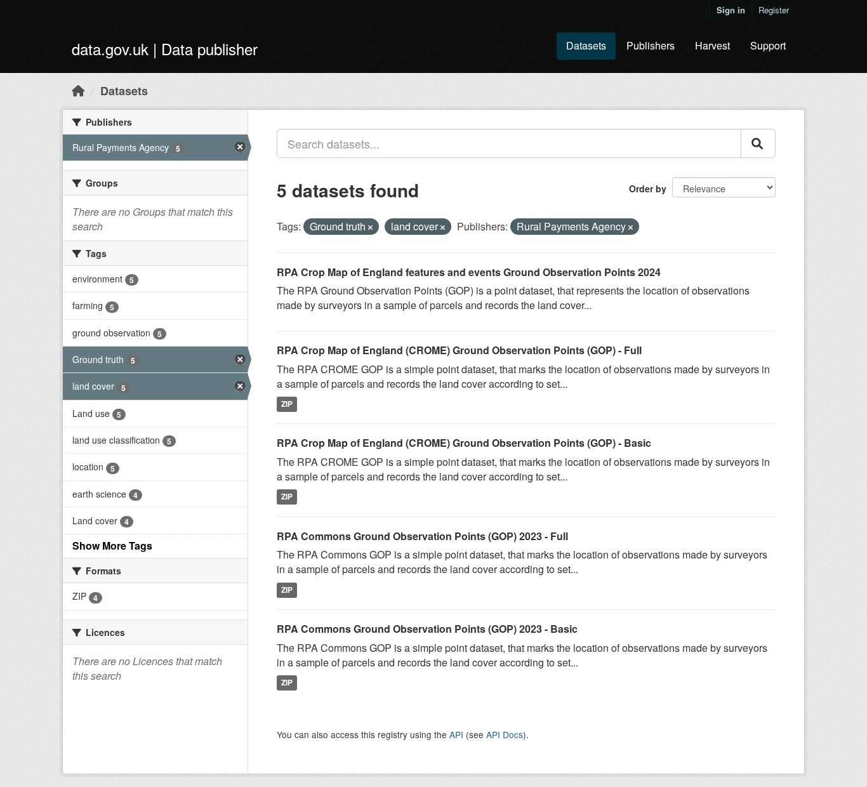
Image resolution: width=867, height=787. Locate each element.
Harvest (712, 45)
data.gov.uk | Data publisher (165, 48)
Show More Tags (112, 545)
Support (768, 45)
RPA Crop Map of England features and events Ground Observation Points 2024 (469, 272)
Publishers (650, 45)
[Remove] (370, 227)
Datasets (586, 45)
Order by (647, 188)
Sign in (731, 10)
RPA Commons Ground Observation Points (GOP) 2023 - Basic (427, 628)
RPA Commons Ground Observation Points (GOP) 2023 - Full (422, 536)
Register (773, 10)
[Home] (78, 90)
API (456, 734)
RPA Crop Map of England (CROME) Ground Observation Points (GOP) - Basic (464, 442)
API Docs (504, 734)
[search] (758, 143)
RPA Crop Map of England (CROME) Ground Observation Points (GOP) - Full (459, 350)
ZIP (287, 404)
